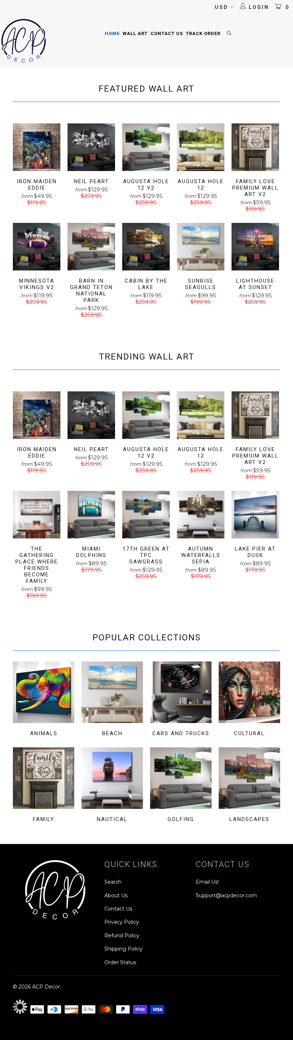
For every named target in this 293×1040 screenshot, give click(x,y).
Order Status (120, 962)
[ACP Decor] (23, 41)
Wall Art (135, 33)
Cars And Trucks (181, 699)
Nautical (112, 785)
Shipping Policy (123, 949)
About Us (116, 895)
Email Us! (207, 882)
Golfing (181, 785)
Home (112, 33)
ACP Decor (46, 986)
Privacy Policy (121, 922)
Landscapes (249, 785)
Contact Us (166, 33)
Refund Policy (121, 935)
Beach (112, 699)
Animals (43, 699)
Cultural (249, 699)
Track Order (203, 33)
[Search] (229, 34)
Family (43, 785)
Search (112, 882)
